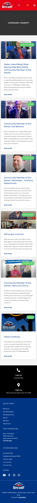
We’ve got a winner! (14, 234)
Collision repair (8, 459)
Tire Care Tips (7, 465)
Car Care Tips (7, 462)
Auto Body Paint (8, 453)
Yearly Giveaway (12, 337)
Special (5, 417)
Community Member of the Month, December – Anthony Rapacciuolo (18, 180)
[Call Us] (18, 370)
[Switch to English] (19, 5)
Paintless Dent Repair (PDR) (11, 456)
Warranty (6, 420)
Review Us (6, 409)
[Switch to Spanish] (27, 5)
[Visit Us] (18, 385)
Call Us (18, 375)
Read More (8, 94)
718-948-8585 (7, 441)
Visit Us (18, 390)
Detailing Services (8, 414)
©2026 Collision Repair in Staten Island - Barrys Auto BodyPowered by (18, 495)
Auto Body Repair (8, 412)
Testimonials (7, 423)
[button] (34, 5)
